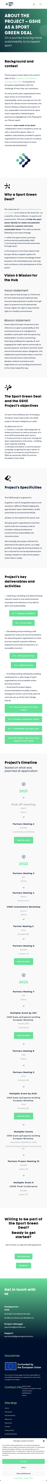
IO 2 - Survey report (23, 623)
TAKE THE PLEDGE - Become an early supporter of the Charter (23, 739)
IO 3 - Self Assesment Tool (23, 656)
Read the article (23, 840)
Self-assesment (23, 1256)
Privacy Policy (28, 1478)
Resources (8, 1419)
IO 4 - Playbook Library (23, 665)
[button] (44, 1441)
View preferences (23, 1473)
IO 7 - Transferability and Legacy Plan (23, 729)
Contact (7, 1426)
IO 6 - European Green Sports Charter (23, 719)
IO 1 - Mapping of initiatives (23, 613)
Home (7, 1408)
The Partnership (10, 1415)
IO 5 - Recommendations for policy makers (23, 708)
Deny (23, 1467)
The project (8, 1412)
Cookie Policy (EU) (11, 1434)
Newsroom (8, 1423)
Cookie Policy (18, 1478)
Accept (23, 1461)
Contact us (23, 1265)
